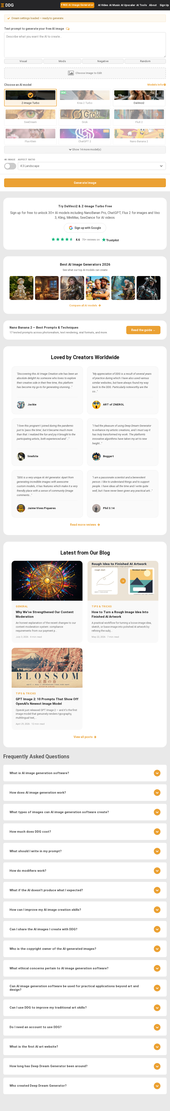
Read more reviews (83, 524)
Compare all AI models (83, 305)
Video (103, 5)
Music (114, 5)
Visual (23, 61)
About (153, 5)
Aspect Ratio (26, 159)
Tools (141, 5)
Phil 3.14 (109, 508)
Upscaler (128, 5)
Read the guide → (143, 330)
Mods (62, 61)
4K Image (9, 159)
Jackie (32, 404)
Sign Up (164, 5)
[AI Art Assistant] (67, 28)
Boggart (108, 456)
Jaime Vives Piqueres (42, 508)
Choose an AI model (18, 84)
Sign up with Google (87, 228)
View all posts (83, 737)
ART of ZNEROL (113, 404)
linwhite (33, 456)
